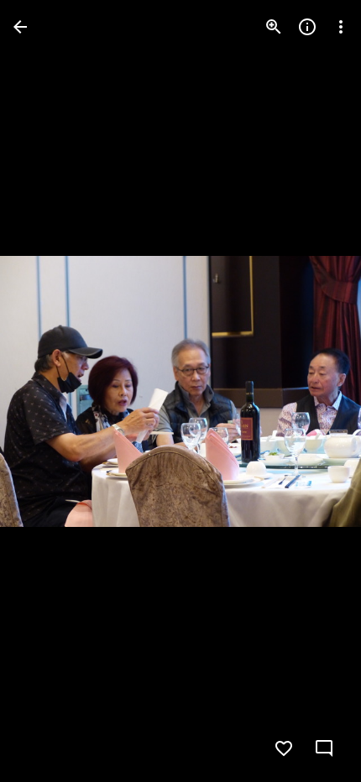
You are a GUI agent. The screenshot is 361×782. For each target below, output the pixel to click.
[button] (47, 391)
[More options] (341, 27)
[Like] (284, 748)
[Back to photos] (20, 27)
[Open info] (307, 27)
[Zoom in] (273, 27)
